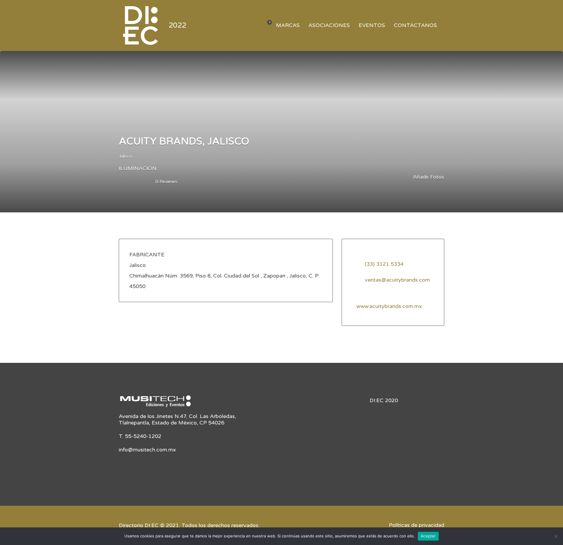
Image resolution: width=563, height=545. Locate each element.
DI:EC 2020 (383, 400)
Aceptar (428, 536)
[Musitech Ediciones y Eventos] (155, 403)
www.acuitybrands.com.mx (389, 306)
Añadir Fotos (427, 177)
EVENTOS (372, 25)
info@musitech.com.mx (147, 449)
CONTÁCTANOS (415, 25)
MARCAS (288, 25)
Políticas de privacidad (416, 525)
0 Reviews (166, 182)
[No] (556, 536)
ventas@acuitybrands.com (397, 280)
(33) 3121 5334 (384, 264)
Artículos (266, 25)
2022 (177, 25)
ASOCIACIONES (329, 25)
